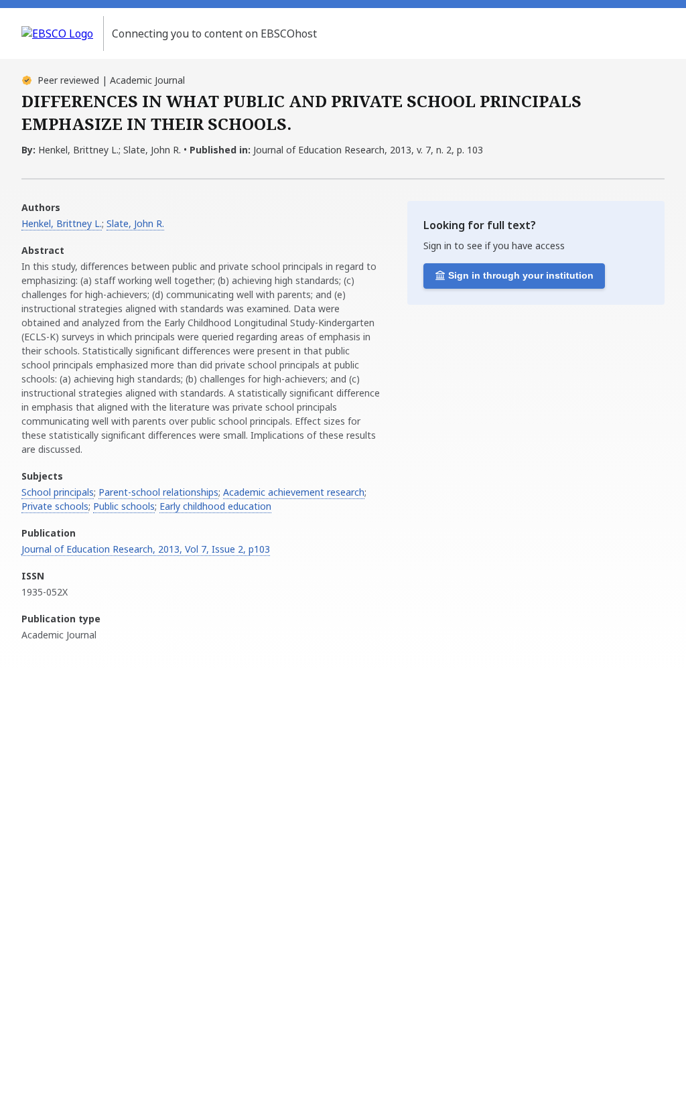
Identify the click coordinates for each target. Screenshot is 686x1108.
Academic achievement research (293, 492)
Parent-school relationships (158, 492)
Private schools (54, 506)
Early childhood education (215, 506)
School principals (57, 492)
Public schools (124, 506)
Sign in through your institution (521, 275)
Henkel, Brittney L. (61, 223)
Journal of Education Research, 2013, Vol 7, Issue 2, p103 (145, 549)
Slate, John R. (135, 223)
